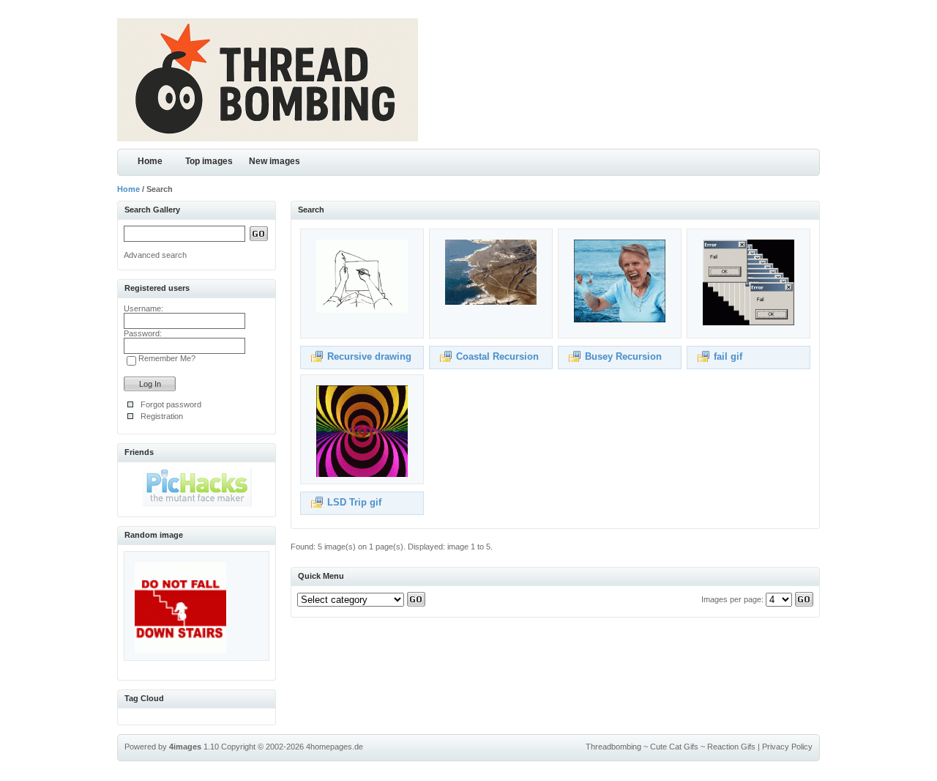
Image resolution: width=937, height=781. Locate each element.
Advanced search (155, 255)
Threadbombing (613, 746)
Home (150, 161)
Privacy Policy (787, 746)
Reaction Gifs (731, 746)
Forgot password (171, 404)
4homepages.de (334, 746)
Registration (162, 416)
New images (274, 161)
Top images (209, 161)
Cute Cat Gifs (674, 746)
